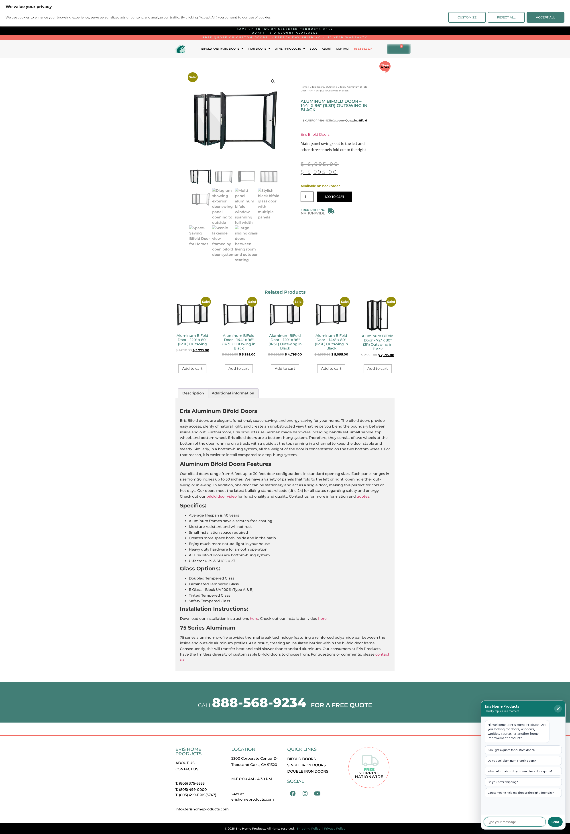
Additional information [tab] (233, 393)
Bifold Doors (317, 86)
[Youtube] (317, 793)
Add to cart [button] (192, 368)
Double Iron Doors (307, 771)
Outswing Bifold (335, 86)
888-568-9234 (259, 703)
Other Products (288, 48)
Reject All (506, 17)
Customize (467, 17)
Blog (313, 48)
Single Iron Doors (306, 765)
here (254, 618)
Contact (343, 48)
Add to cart (334, 196)
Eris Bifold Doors (315, 134)
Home (304, 86)
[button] (273, 81)
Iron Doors (257, 48)
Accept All (545, 17)
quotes (363, 496)
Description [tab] (193, 393)
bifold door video (221, 496)
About (327, 48)
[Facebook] (292, 793)
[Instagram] (305, 793)
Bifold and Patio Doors (220, 48)
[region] (285, 13)
